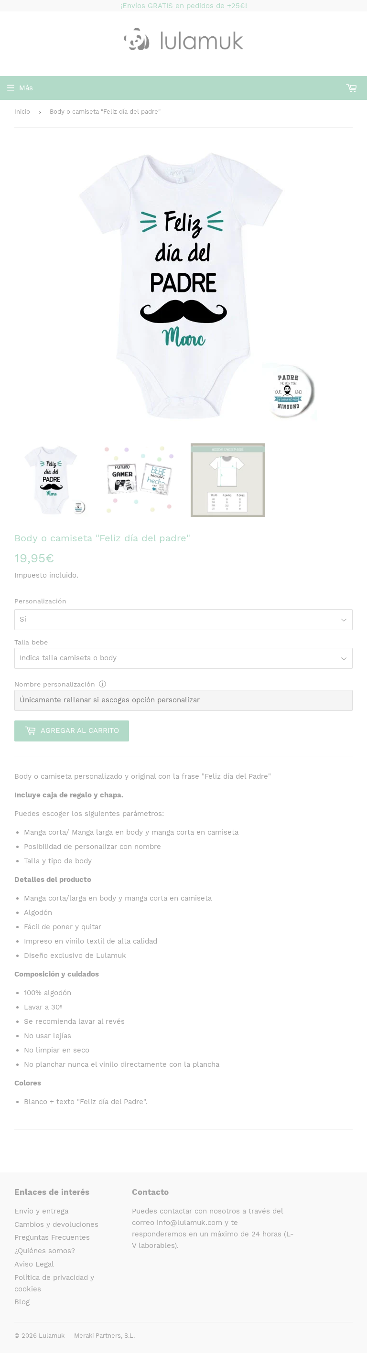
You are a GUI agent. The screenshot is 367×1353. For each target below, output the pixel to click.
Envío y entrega (41, 1211)
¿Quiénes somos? (44, 1250)
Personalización (40, 601)
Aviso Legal (34, 1264)
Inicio (22, 111)
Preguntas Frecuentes (52, 1237)
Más (26, 88)
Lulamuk (52, 1335)
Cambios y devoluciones (56, 1224)
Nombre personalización (54, 684)
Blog (22, 1302)
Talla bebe (31, 642)
